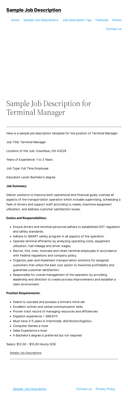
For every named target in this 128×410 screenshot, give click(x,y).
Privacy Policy (105, 389)
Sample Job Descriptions (26, 352)
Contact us (84, 389)
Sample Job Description (33, 10)
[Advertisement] (64, 71)
